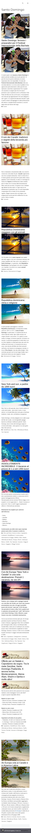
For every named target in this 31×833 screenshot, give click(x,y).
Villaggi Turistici (15, 544)
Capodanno (24, 533)
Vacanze (20, 542)
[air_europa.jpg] (15, 599)
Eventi (5, 106)
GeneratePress (24, 830)
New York (13, 429)
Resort (19, 539)
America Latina (16, 533)
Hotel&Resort (7, 429)
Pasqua (15, 539)
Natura (24, 639)
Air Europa (18, 811)
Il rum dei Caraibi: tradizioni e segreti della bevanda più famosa (14, 140)
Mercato (3, 819)
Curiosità (5, 199)
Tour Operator (5, 432)
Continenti (4, 535)
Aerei (4, 636)
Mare (20, 537)
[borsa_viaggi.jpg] (15, 492)
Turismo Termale (5, 730)
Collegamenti (17, 636)
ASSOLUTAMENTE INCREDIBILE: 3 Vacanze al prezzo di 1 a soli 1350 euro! (15, 466)
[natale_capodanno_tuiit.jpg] (15, 689)
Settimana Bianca (9, 641)
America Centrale (11, 817)
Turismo (18, 356)
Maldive (16, 537)
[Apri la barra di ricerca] (22, 3)
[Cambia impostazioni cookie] (2, 830)
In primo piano (19, 535)
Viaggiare (8, 544)
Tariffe (7, 542)
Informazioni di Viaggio (15, 271)
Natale (24, 537)
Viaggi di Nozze (12, 643)
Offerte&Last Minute (22, 429)
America (5, 271)
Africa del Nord (7, 533)
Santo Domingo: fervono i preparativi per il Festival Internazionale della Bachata (15, 43)
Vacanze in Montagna (17, 730)
